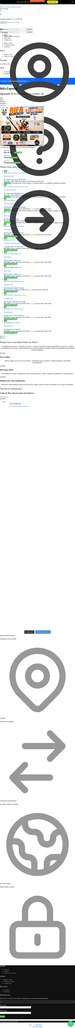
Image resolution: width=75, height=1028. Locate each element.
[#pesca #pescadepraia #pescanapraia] (56, 618)
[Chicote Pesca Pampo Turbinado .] (18, 618)
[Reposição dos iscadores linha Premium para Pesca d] (18, 574)
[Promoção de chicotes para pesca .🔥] (18, 509)
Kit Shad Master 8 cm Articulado (15, 207)
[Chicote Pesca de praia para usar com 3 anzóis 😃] (56, 596)
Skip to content (16, 7)
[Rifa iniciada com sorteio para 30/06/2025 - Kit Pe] (18, 465)
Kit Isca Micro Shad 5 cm (12, 274)
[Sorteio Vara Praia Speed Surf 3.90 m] (18, 596)
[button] (3, 258)
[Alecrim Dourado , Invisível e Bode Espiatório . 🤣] (56, 421)
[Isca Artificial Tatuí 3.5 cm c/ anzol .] (18, 487)
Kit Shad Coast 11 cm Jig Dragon (15, 179)
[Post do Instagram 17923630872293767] (18, 421)
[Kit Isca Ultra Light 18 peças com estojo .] (56, 443)
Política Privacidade (10, 973)
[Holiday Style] (6, 156)
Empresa (6, 969)
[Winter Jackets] (6, 161)
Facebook (7, 72)
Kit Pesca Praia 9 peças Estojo (14, 233)
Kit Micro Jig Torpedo (11, 219)
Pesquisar (29, 32)
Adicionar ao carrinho (10, 236)
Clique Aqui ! (52, 2)
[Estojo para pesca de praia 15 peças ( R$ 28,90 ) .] (56, 509)
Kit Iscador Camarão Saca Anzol (15, 302)
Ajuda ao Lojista (9, 56)
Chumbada (7, 229)
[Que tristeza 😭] (18, 552)
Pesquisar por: (4, 29)
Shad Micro (7, 257)
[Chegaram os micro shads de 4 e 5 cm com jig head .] (18, 443)
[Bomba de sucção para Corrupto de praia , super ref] (56, 574)
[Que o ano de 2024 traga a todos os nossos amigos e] (18, 530)
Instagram (7, 73)
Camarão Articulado (10, 190)
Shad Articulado (9, 176)
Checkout (7, 183)
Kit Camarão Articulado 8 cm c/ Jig (15, 193)
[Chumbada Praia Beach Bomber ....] (56, 487)
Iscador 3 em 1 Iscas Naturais (13, 315)
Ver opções (7, 183)
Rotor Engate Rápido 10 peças (14, 288)
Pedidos (6, 971)
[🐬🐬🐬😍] (56, 552)
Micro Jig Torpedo (9, 216)
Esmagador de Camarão (12, 329)
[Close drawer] (1, 11)
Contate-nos (7, 983)
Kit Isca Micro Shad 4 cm (12, 260)
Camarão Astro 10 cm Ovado (13, 246)
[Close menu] (1, 5)
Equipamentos (8, 284)
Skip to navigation (5, 7)
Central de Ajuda (9, 981)
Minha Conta (8, 35)
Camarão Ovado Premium (12, 243)
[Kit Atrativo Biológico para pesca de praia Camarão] (56, 465)
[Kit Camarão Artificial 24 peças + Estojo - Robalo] (56, 530)
